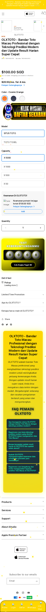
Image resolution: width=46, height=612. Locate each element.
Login (13, 607)
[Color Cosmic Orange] (5, 98)
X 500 (6, 175)
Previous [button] (2, 4)
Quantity (6, 221)
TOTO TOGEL (10, 142)
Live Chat (40, 607)
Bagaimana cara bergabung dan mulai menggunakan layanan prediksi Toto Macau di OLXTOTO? (22, 469)
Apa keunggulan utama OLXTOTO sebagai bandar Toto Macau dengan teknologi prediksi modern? (23, 424)
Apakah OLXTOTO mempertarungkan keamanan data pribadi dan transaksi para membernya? (22, 457)
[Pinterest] (11, 325)
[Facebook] (3, 325)
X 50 (6, 184)
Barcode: (18, 58)
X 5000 (7, 158)
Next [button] (43, 4)
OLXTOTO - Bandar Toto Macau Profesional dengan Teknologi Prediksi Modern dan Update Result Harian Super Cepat (23, 4)
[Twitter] (7, 325)
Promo (4, 607)
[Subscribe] (36, 581)
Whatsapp (31, 607)
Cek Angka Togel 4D (23, 265)
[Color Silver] (22, 98)
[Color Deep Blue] (13, 98)
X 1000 (7, 166)
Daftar (22, 607)
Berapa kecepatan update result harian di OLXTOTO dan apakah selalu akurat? (21, 446)
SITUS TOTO (10, 133)
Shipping (14, 75)
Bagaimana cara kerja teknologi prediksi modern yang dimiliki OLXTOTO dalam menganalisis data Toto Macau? (23, 435)
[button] (23, 295)
